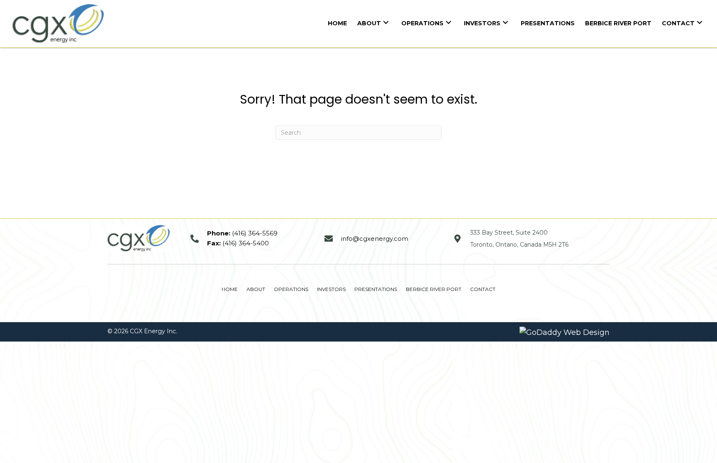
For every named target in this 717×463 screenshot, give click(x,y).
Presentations (375, 289)
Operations (291, 289)
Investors (331, 289)
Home (230, 289)
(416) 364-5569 (255, 233)
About (255, 289)
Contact (482, 289)
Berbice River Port (433, 289)
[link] (337, 22)
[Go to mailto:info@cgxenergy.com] (380, 238)
